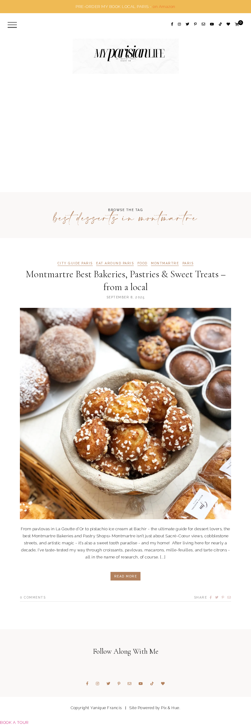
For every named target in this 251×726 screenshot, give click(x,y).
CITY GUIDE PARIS (75, 263)
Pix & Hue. (170, 707)
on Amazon (164, 6)
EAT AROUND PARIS (115, 263)
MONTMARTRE (165, 263)
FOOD (142, 263)
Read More (125, 576)
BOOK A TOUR (14, 722)
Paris (188, 263)
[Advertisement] (125, 144)
